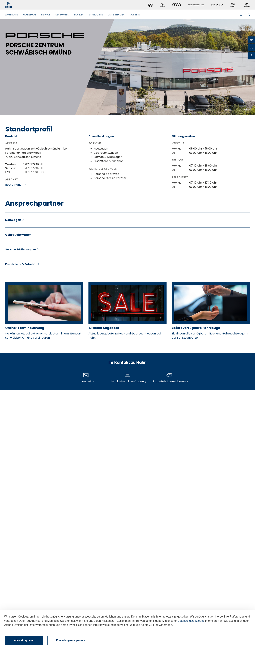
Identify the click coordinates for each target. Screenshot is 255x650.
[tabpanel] (127, 67)
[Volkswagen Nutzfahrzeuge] (162, 5)
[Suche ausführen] (242, 14)
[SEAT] (233, 5)
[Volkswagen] (150, 5)
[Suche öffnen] (248, 14)
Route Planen (14, 185)
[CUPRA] (246, 5)
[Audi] (176, 4)
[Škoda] (217, 5)
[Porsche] (196, 4)
